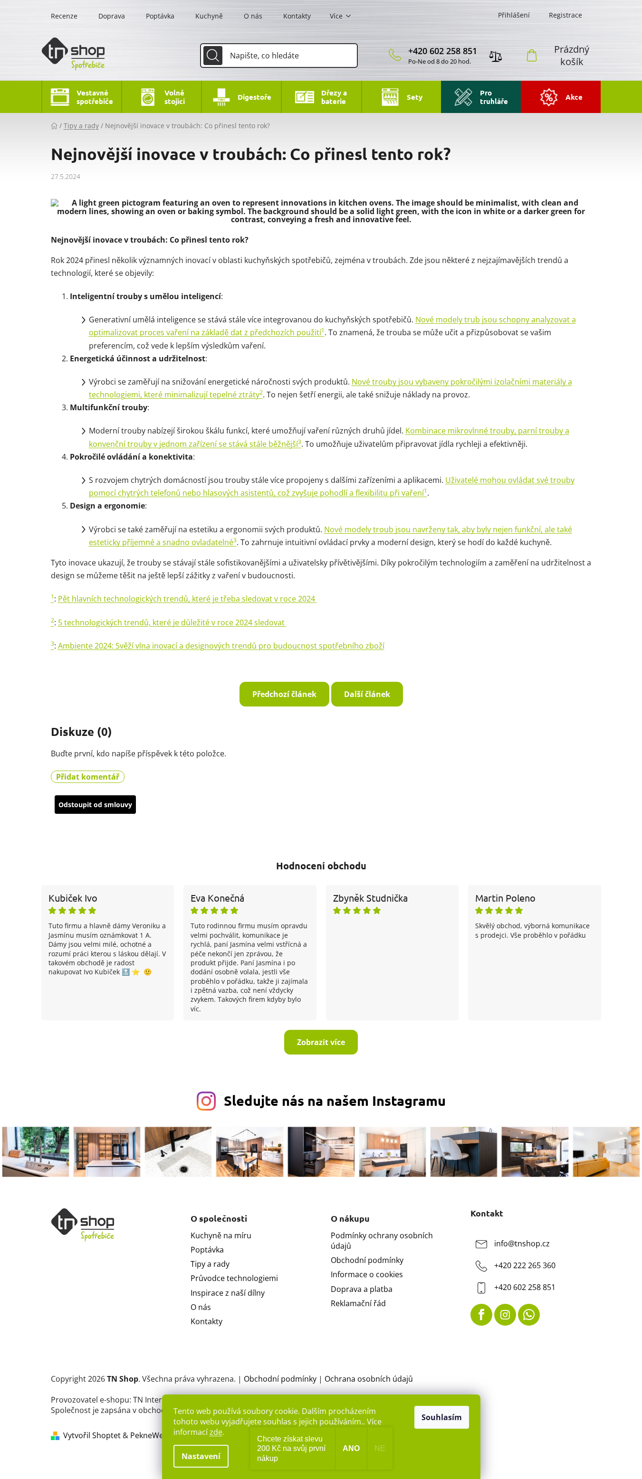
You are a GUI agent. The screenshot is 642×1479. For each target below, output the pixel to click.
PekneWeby (151, 1435)
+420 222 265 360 (525, 1265)
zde (216, 1432)
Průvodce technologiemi (234, 1278)
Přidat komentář (87, 777)
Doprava (111, 15)
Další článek (367, 694)
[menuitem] (81, 97)
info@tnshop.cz (522, 1243)
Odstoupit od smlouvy (95, 804)
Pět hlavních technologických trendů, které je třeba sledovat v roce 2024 (186, 598)
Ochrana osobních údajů (369, 1379)
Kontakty (297, 15)
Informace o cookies (367, 1274)
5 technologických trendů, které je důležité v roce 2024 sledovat (171, 622)
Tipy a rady (210, 1264)
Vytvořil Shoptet (92, 1435)
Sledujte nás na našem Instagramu (335, 1100)
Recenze (64, 15)
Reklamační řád (358, 1303)
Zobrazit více (321, 1042)
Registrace (565, 14)
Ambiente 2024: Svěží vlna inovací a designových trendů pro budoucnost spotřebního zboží (221, 646)
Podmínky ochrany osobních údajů (382, 1240)
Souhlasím (442, 1417)
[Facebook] (481, 1315)
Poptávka (160, 15)
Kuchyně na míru (221, 1235)
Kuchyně (209, 15)
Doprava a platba (362, 1289)
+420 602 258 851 (442, 51)
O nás (253, 15)
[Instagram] (505, 1315)
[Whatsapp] (529, 1315)
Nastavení (201, 1456)
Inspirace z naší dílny (228, 1293)
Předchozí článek (284, 694)
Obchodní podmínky (367, 1260)
